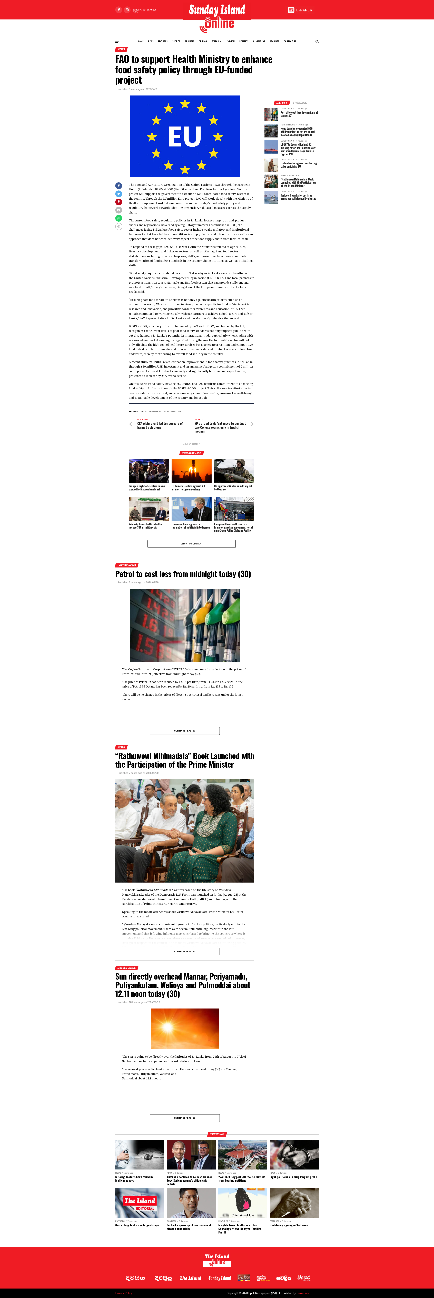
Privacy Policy (123, 1293)
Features (162, 41)
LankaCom (303, 1293)
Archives (274, 41)
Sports (176, 41)
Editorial (217, 41)
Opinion (203, 41)
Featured (177, 412)
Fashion (230, 41)
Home (140, 41)
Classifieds (259, 41)
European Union (159, 412)
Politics (243, 41)
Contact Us (290, 41)
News (150, 41)
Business (189, 41)
